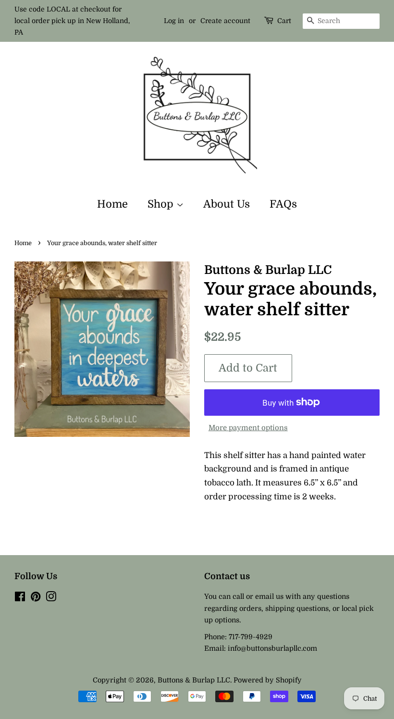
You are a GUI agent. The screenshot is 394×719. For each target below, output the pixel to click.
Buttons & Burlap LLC (194, 680)
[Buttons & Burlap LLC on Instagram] (51, 598)
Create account (225, 21)
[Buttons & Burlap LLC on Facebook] (19, 598)
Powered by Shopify (268, 680)
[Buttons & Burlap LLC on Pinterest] (35, 598)
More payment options (248, 428)
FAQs (283, 204)
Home (112, 204)
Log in (174, 21)
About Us (226, 204)
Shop (162, 204)
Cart (284, 21)
